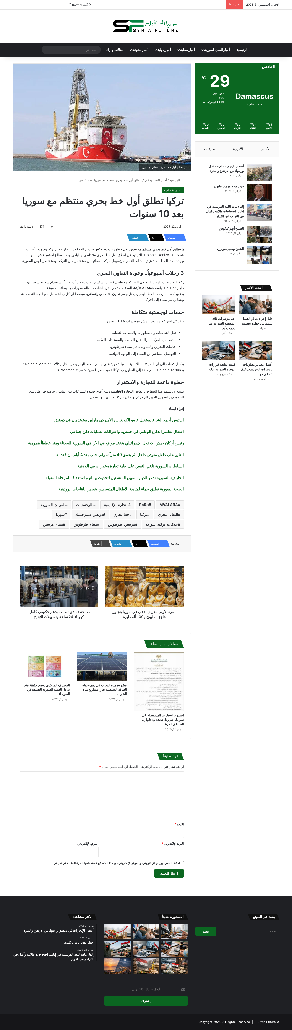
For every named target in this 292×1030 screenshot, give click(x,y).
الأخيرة (238, 149)
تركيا (143, 514)
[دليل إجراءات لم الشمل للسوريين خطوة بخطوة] (255, 304)
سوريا (60, 514)
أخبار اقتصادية (158, 180)
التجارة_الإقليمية (116, 504)
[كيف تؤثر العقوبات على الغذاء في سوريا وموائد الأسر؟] (146, 966)
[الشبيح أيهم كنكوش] (259, 234)
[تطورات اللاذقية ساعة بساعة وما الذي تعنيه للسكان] (117, 966)
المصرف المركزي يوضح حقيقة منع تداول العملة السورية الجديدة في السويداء (47, 689)
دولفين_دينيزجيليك (89, 514)
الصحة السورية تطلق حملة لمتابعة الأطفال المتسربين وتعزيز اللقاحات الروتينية (121, 489)
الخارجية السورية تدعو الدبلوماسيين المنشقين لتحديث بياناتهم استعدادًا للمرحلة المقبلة (115, 477)
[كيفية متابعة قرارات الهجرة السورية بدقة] (218, 350)
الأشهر (265, 149)
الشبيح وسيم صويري (230, 249)
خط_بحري (121, 514)
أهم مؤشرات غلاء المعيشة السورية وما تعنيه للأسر (221, 323)
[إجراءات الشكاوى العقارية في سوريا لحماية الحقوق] (174, 932)
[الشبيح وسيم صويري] (259, 255)
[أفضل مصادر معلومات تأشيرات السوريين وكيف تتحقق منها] (255, 350)
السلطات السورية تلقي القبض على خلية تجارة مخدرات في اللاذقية (131, 466)
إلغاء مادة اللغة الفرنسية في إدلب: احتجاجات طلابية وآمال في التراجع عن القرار (225, 211)
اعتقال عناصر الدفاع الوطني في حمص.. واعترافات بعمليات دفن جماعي (127, 431)
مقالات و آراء (114, 50)
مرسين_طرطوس (121, 524)
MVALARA (168, 504)
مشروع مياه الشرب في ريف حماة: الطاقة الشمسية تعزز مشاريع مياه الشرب (104, 689)
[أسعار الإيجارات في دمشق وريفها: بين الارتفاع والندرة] (259, 172)
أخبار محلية (187, 50)
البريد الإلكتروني (173, 843)
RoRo (144, 504)
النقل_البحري (168, 514)
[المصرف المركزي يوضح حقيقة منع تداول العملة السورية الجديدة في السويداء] (45, 666)
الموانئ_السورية (53, 504)
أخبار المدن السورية (217, 50)
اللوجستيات (84, 504)
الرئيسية (242, 50)
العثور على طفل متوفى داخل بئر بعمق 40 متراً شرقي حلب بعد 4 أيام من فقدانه (120, 454)
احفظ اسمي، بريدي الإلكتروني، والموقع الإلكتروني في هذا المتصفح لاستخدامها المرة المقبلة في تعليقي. (116, 863)
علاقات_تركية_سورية (162, 524)
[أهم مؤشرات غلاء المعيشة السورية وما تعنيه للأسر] (218, 304)
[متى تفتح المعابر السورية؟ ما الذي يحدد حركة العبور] (117, 949)
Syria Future (267, 1022)
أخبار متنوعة (140, 50)
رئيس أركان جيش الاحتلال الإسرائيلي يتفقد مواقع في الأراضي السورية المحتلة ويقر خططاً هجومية (106, 443)
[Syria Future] (146, 26)
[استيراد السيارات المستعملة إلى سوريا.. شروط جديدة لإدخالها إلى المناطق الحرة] (159, 681)
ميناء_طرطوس (85, 524)
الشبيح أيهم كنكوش (231, 228)
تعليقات (209, 149)
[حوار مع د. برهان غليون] (259, 192)
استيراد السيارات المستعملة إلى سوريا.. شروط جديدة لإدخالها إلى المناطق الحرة (162, 719)
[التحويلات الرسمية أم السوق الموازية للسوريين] (174, 966)
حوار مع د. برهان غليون (229, 186)
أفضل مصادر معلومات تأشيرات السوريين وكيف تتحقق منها (256, 369)
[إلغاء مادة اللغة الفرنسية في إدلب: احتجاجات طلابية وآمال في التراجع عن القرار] (259, 212)
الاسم (179, 824)
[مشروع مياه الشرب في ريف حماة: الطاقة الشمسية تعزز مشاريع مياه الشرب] (102, 666)
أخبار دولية (164, 50)
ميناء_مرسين (53, 524)
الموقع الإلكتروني (88, 843)
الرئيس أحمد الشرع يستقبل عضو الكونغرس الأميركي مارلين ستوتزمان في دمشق (119, 420)
